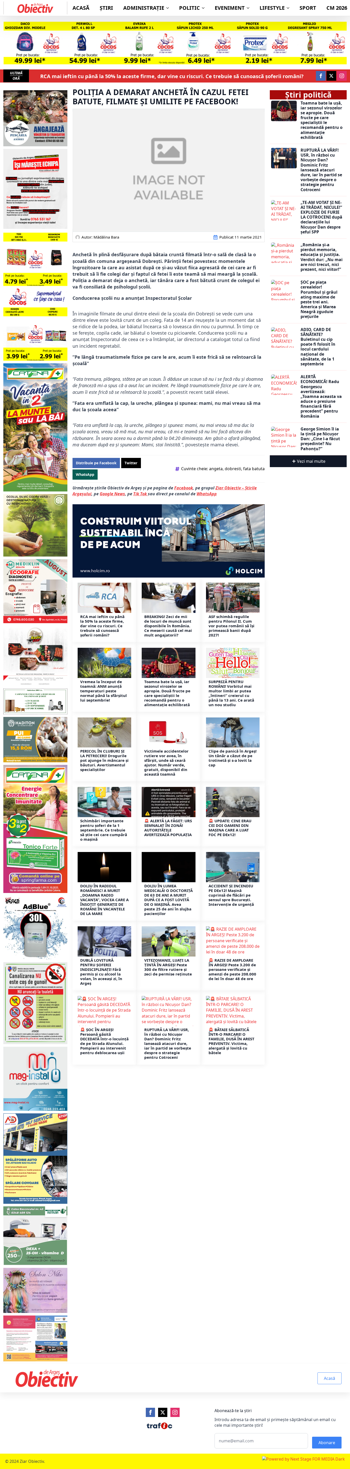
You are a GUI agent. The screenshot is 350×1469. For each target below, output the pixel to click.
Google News (112, 494)
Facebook (183, 488)
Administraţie (143, 7)
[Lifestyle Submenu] (289, 8)
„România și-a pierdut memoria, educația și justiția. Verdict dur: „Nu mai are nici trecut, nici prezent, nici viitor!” (322, 257)
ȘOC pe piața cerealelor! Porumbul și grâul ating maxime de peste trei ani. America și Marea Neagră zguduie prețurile (319, 299)
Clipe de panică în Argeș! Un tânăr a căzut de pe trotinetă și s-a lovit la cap (232, 758)
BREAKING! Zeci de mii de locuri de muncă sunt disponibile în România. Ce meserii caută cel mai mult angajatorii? (168, 625)
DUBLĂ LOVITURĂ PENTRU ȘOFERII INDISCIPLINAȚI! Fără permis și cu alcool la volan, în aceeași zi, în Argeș (101, 971)
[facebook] (321, 76)
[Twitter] (162, 1412)
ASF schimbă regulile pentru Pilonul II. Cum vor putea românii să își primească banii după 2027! (231, 625)
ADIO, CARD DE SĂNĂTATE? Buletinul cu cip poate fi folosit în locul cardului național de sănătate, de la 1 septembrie (318, 347)
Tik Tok (140, 494)
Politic (189, 7)
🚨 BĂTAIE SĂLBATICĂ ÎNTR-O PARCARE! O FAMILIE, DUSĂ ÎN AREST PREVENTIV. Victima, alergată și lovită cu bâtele (231, 1041)
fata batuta (254, 468)
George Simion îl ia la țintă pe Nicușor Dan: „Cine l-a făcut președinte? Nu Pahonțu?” (320, 439)
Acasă (81, 7)
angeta (216, 468)
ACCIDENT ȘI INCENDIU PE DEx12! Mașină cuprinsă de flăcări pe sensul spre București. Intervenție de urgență (231, 895)
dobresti (233, 468)
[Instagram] (175, 1412)
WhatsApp (207, 494)
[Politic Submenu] (205, 8)
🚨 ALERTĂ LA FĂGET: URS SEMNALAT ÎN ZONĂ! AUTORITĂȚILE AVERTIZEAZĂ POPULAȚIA (168, 827)
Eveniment (230, 7)
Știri (106, 7)
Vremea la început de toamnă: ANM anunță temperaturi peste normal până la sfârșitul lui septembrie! (103, 690)
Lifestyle (272, 7)
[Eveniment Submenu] (249, 8)
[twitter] (331, 76)
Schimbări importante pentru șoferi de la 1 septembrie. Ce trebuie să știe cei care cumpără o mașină (103, 829)
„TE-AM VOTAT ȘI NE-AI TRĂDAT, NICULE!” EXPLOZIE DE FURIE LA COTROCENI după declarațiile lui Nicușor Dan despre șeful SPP (321, 217)
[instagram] (342, 76)
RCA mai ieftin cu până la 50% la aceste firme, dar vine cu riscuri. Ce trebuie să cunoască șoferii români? (172, 76)
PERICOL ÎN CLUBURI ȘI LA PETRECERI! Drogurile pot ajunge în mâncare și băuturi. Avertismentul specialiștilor (104, 760)
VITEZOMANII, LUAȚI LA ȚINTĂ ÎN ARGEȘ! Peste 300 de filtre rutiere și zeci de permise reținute (168, 967)
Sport (308, 7)
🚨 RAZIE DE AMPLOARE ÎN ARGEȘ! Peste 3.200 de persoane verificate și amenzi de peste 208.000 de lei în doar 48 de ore (232, 969)
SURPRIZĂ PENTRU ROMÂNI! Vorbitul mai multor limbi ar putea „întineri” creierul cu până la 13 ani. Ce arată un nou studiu (231, 693)
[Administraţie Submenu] (169, 8)
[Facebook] (150, 1412)
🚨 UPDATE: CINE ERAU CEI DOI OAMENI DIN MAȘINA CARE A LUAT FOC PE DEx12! (230, 827)
